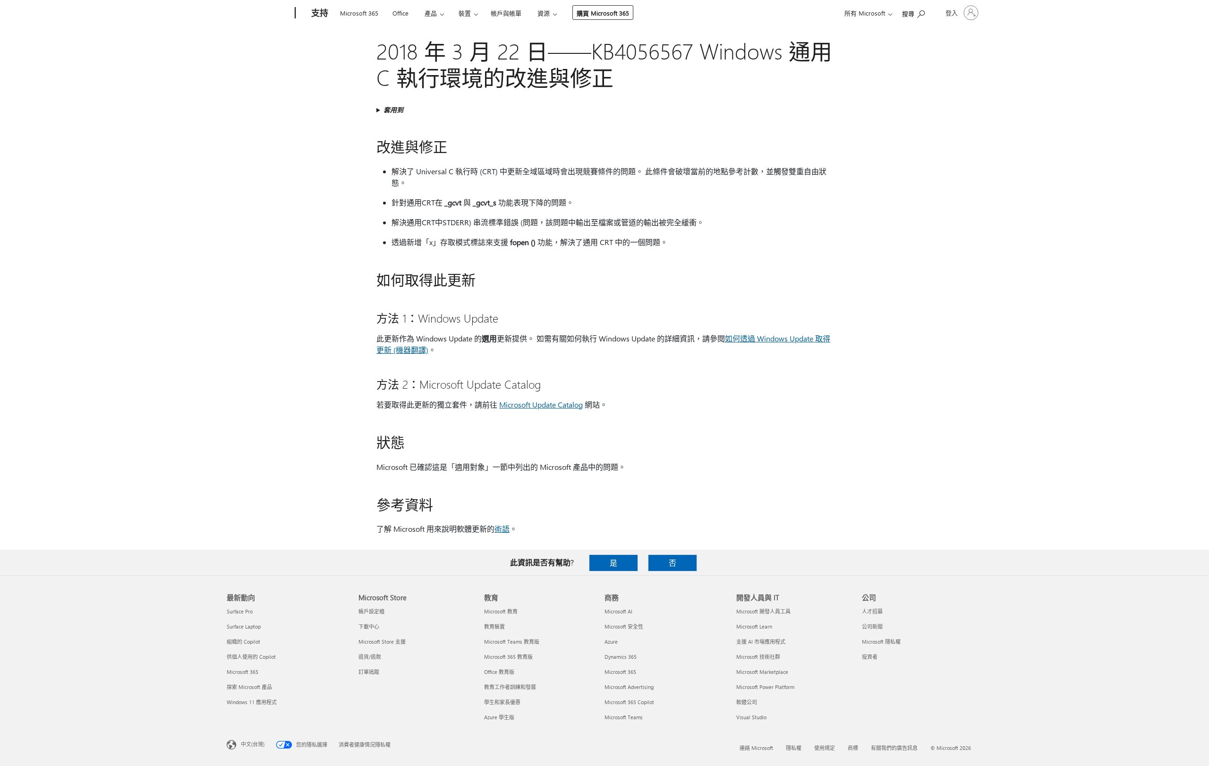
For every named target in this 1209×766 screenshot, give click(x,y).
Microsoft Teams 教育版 (511, 641)
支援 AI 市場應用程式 (760, 641)
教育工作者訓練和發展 (510, 686)
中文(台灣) (252, 744)
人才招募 (872, 611)
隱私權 (793, 747)
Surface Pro (240, 611)
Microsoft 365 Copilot (629, 702)
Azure (611, 641)
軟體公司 (746, 702)
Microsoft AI (618, 611)
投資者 (869, 656)
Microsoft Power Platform (765, 686)
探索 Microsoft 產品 (249, 686)
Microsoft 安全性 (623, 626)
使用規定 (824, 747)
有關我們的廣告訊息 (894, 747)
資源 (543, 13)
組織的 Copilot (243, 641)
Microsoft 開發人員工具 (763, 611)
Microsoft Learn (754, 626)
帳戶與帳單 (506, 13)
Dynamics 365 (620, 656)
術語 (502, 529)
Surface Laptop (244, 626)
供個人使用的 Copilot (251, 656)
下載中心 (368, 626)
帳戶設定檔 (371, 611)
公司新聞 (872, 626)
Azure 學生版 (499, 717)
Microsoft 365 (359, 13)
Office (400, 13)
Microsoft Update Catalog (541, 404)
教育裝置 (494, 626)
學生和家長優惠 (502, 702)
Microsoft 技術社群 (758, 656)
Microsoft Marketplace (762, 671)
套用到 (393, 109)
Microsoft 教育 (501, 611)
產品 (431, 13)
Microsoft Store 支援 (382, 641)
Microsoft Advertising (629, 686)
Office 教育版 (499, 671)
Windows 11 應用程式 (252, 702)
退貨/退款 (369, 656)
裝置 (465, 13)
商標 (853, 747)
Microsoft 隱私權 (881, 641)
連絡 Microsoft (756, 747)
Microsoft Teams (623, 717)
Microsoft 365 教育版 (508, 656)
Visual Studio (751, 717)
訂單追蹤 (368, 671)
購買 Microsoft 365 (603, 13)
